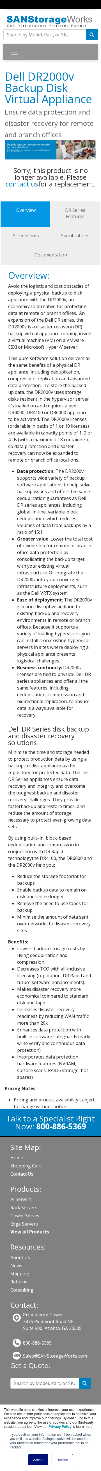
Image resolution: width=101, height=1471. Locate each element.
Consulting (21, 1290)
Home (16, 1157)
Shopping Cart (25, 1166)
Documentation (50, 255)
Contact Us (21, 1174)
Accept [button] (38, 1459)
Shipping (19, 1273)
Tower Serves (24, 1216)
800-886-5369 (37, 1343)
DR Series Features (75, 213)
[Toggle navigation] (10, 9)
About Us (20, 1257)
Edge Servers (24, 1224)
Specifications (75, 235)
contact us (22, 183)
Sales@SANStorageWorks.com (55, 1356)
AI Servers (21, 1199)
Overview (26, 210)
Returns (18, 1282)
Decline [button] (62, 1459)
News (16, 1266)
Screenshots (26, 235)
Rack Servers (23, 1207)
